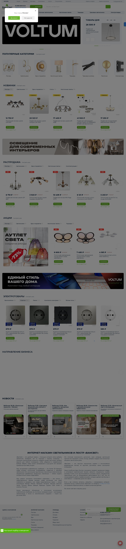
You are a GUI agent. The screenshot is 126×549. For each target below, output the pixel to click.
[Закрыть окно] (35, 10)
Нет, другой (28, 18)
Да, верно (14, 18)
